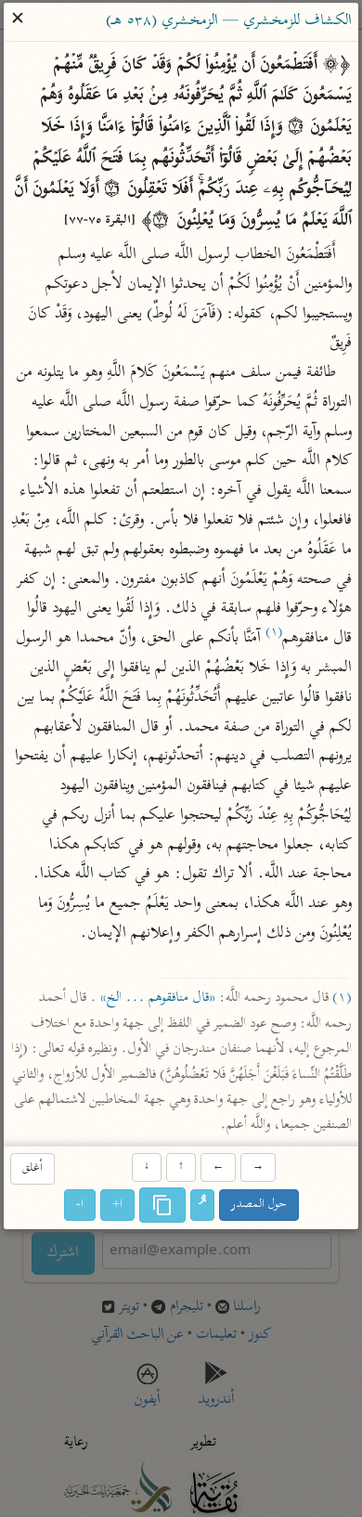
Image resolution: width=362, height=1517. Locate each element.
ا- (80, 1204)
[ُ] (202, 1205)
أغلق (32, 1168)
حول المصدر (259, 1204)
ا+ (117, 1204)
